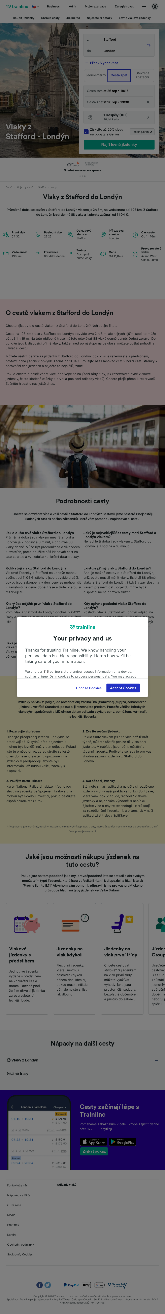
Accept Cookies (123, 688)
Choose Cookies (89, 688)
